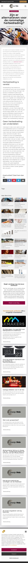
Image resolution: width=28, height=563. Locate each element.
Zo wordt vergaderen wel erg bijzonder (12, 511)
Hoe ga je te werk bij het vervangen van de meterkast (12, 481)
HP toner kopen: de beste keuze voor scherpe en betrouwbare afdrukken (20, 215)
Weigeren (14, 553)
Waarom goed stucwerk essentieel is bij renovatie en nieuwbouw (20, 256)
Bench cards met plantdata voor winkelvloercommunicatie (7, 204)
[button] (26, 531)
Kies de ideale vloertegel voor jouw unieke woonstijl (20, 266)
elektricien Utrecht (18, 61)
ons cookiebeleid (13, 545)
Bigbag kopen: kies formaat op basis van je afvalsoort (20, 245)
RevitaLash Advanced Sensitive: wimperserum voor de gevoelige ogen (20, 276)
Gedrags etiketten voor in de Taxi (13, 390)
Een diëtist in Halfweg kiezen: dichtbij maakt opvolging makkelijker (6, 225)
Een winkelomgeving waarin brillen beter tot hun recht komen (6, 215)
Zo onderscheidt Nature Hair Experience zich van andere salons (6, 256)
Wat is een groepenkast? (11, 420)
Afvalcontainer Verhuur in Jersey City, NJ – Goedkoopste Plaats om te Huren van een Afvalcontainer (13, 452)
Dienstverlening (14, 11)
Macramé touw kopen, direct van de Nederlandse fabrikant (7, 276)
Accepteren (14, 549)
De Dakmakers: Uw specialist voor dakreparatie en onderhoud (14, 330)
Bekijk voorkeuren (14, 558)
